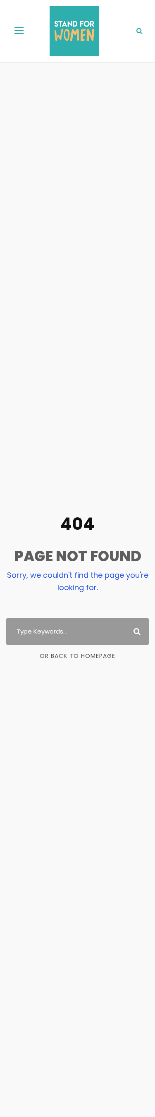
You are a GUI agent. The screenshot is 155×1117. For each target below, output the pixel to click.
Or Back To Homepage (77, 656)
